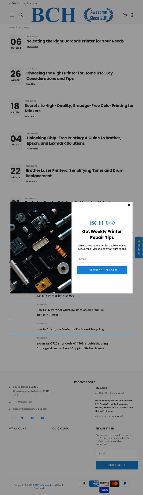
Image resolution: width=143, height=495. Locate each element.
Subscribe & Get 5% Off (102, 269)
